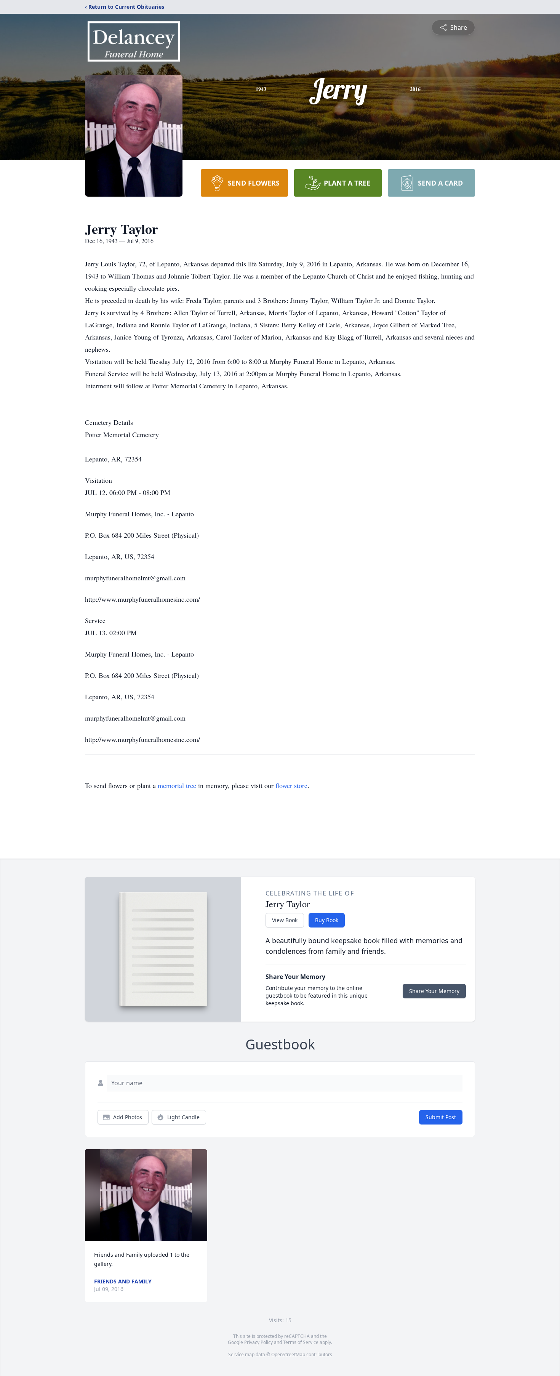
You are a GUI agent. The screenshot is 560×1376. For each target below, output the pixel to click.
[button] (146, 1195)
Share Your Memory (434, 991)
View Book (285, 920)
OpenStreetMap (288, 1354)
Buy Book (326, 920)
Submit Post (441, 1117)
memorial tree (177, 785)
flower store (291, 785)
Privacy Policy (258, 1342)
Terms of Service (300, 1342)
